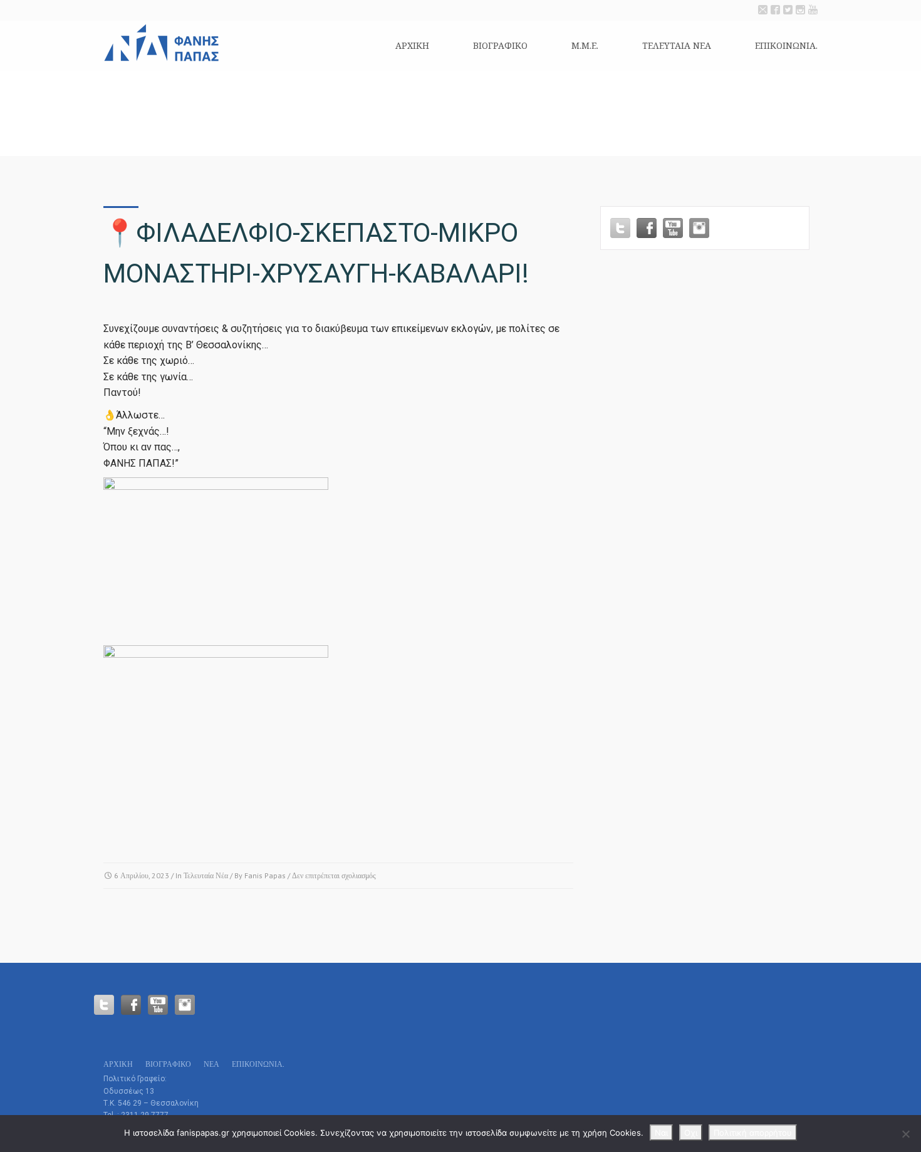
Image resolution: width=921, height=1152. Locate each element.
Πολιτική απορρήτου (753, 1133)
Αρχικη (412, 45)
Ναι (661, 1133)
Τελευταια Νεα (676, 45)
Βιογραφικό (500, 45)
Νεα (211, 1064)
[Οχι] (905, 1134)
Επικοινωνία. (786, 45)
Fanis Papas (265, 875)
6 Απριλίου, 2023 (141, 875)
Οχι (690, 1133)
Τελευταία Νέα (206, 875)
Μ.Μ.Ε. (584, 45)
